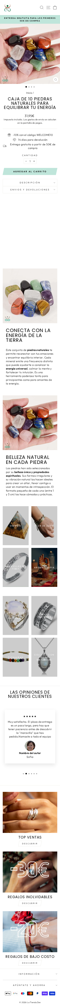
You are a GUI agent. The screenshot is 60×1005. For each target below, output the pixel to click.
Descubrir (30, 843)
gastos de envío (36, 119)
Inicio (29, 92)
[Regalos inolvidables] (30, 872)
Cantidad (30, 155)
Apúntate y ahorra (29, 985)
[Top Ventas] (30, 812)
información (29, 974)
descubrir (30, 903)
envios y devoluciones (30, 189)
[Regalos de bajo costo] (30, 931)
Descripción (30, 182)
